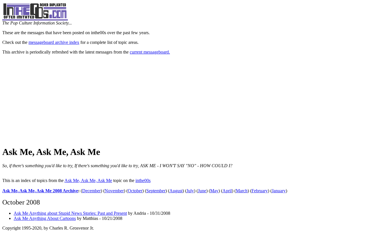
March (242, 190)
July (190, 190)
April (227, 190)
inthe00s (143, 180)
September (155, 190)
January (279, 190)
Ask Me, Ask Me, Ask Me (88, 180)
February (260, 190)
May (214, 190)
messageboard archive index (54, 42)
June (202, 190)
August (175, 190)
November (114, 190)
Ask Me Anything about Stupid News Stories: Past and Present (70, 213)
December (91, 190)
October (135, 190)
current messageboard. (150, 52)
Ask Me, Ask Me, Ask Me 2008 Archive (40, 190)
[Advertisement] (182, 100)
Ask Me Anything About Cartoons (45, 218)
